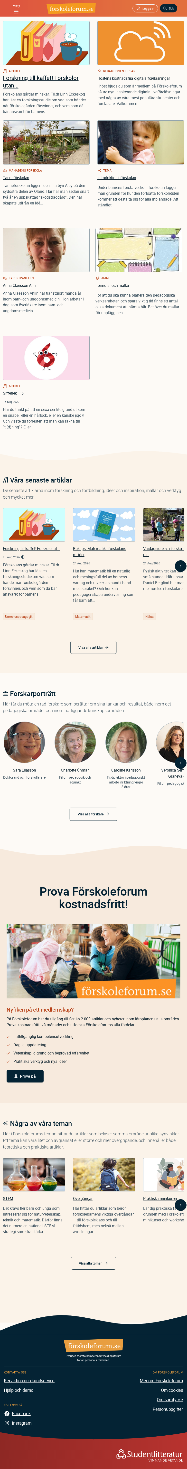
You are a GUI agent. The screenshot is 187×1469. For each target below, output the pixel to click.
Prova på (28, 1076)
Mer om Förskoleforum (161, 1380)
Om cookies (172, 1390)
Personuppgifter (168, 1409)
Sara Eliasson (24, 770)
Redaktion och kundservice (29, 1380)
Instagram (21, 1423)
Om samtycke (170, 1399)
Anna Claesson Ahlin (20, 285)
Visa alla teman (90, 1263)
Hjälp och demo (18, 1390)
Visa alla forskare (91, 814)
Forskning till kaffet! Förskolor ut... (31, 548)
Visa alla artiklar (90, 647)
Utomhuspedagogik (19, 616)
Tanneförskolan (16, 177)
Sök (171, 8)
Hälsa (149, 616)
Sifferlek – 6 (13, 393)
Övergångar (83, 1198)
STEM (8, 1198)
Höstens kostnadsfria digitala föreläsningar (133, 78)
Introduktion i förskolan (116, 177)
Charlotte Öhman (75, 770)
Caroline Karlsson (126, 770)
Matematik (83, 616)
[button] (145, 8)
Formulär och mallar (112, 285)
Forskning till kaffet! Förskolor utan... (41, 81)
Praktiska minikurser (160, 1198)
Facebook (21, 1413)
